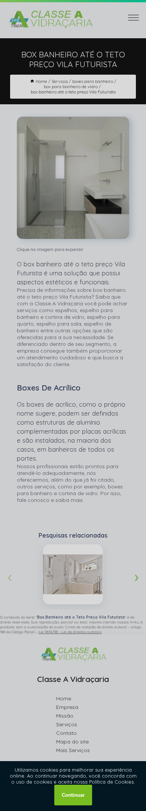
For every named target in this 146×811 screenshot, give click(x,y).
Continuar (73, 795)
